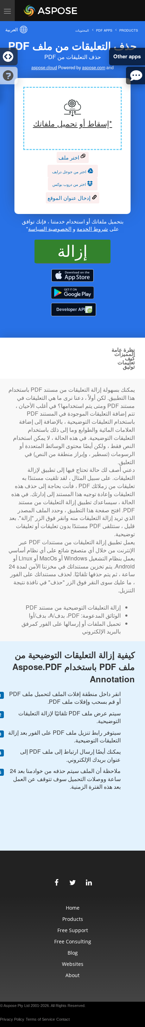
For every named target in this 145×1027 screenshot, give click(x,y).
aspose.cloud (44, 68)
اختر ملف (69, 157)
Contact (63, 1019)
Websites (72, 964)
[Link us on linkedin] (88, 881)
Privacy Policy (12, 1019)
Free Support (72, 930)
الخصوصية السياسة (49, 228)
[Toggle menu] (7, 10)
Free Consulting (72, 941)
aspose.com (93, 68)
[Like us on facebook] (56, 881)
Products (72, 919)
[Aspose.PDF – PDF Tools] (72, 276)
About (72, 975)
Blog (73, 952)
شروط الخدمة (92, 228)
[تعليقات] (135, 75)
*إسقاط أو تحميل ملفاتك (72, 123)
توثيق (129, 366)
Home (73, 907)
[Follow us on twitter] (72, 881)
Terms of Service (40, 1019)
